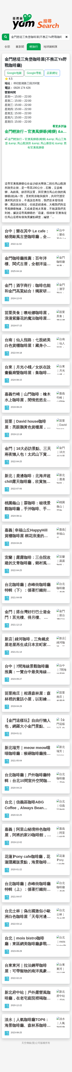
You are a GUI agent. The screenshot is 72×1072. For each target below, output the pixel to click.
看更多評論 (59, 126)
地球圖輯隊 (50, 46)
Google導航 (34, 73)
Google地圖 (14, 73)
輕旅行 (34, 46)
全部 (7, 46)
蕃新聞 (20, 46)
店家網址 (52, 73)
